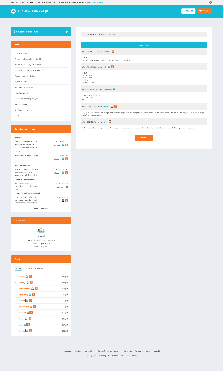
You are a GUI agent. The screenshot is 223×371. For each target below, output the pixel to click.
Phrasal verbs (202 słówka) (25, 76)
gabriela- (60, 187)
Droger (22, 331)
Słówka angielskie (21, 53)
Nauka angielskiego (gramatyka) (26, 99)
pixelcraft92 (24, 307)
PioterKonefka (25, 289)
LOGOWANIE (188, 11)
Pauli (104, 67)
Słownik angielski (21, 93)
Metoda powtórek (21, 104)
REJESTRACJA (204, 11)
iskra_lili (22, 313)
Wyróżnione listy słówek (24, 87)
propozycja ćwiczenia (23, 165)
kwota (17, 151)
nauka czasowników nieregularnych (136, 351)
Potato (22, 277)
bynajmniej (23, 295)
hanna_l (22, 283)
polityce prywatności (96, 2)
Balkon (22, 301)
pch (58, 201)
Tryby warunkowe (21, 82)
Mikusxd (57, 159)
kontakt (157, 351)
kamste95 (106, 107)
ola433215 (106, 52)
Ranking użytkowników (23, 110)
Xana (21, 325)
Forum (17, 116)
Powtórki (18, 137)
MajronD (57, 145)
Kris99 (104, 122)
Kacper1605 (107, 89)
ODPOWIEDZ (144, 138)
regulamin (67, 351)
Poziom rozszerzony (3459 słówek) (28, 65)
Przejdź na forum (41, 208)
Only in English (102, 34)
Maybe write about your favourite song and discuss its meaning (26, 186)
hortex (21, 319)
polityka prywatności (83, 351)
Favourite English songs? (25, 179)
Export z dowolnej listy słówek (27, 193)
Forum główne (89, 34)
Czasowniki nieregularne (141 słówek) (29, 70)
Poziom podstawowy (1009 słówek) (28, 59)
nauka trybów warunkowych (107, 351)
